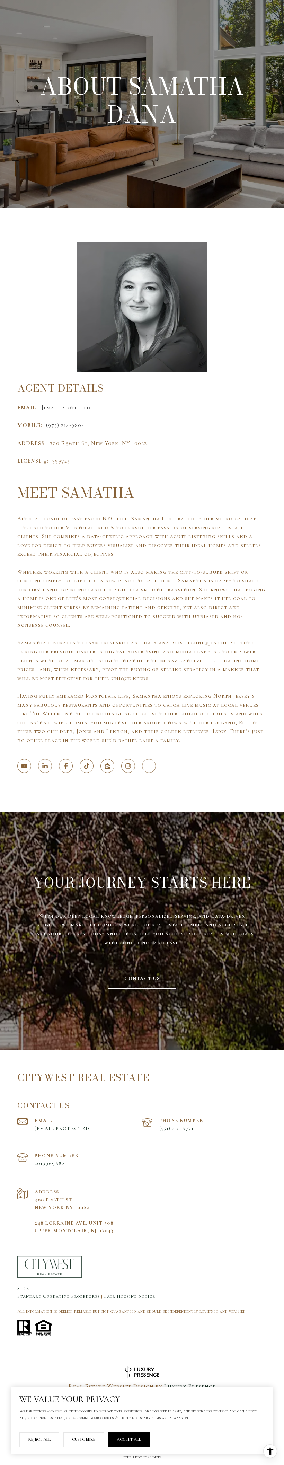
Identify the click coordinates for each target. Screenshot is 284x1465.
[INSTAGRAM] (128, 766)
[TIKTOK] (87, 766)
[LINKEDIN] (45, 766)
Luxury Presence (190, 1386)
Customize (83, 1439)
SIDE (23, 1288)
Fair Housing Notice (129, 1296)
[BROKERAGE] (149, 766)
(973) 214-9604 (65, 425)
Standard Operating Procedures (58, 1296)
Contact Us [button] (142, 978)
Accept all (129, 1439)
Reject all (39, 1439)
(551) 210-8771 (176, 1128)
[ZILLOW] (107, 766)
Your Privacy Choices (142, 1457)
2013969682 (49, 1163)
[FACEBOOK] (66, 766)
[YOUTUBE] (24, 766)
